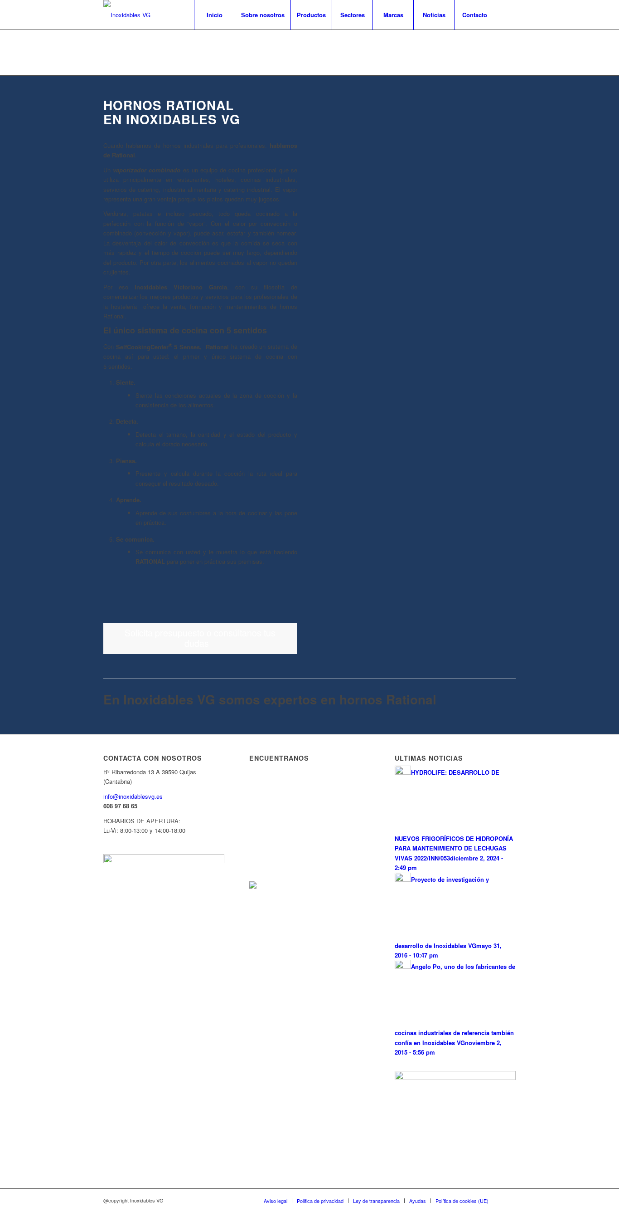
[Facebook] (509, 14)
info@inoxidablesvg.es (133, 796)
